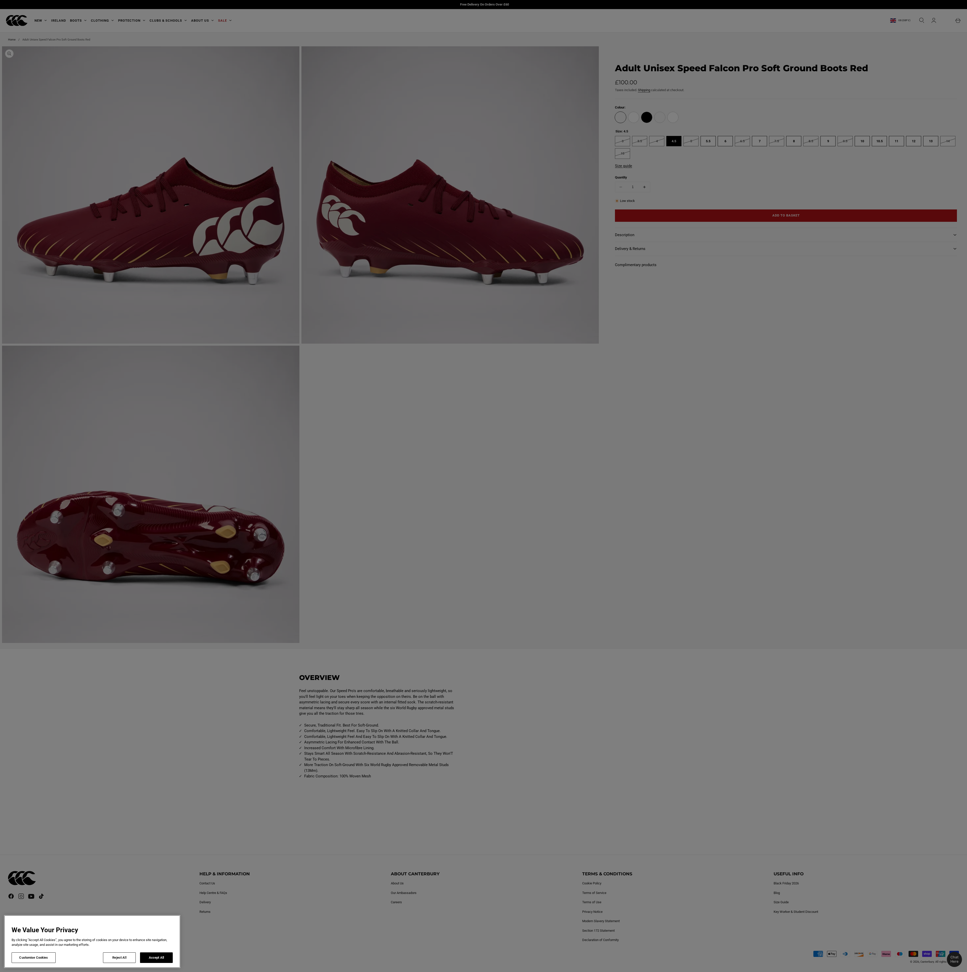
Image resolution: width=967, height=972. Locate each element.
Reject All (119, 957)
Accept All (156, 957)
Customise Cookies (33, 957)
